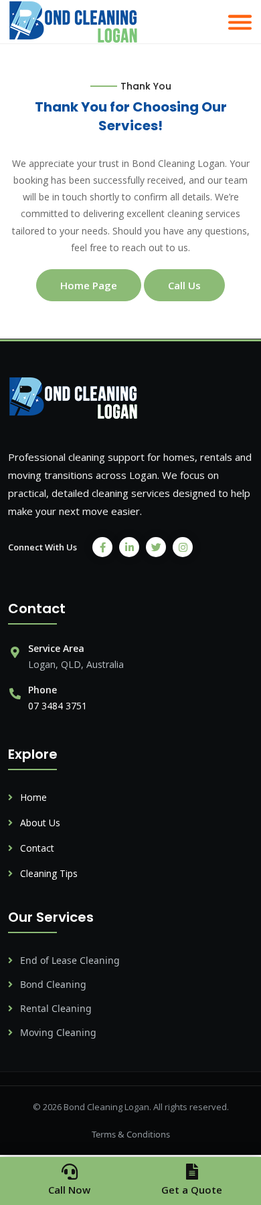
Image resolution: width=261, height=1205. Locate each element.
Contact (35, 848)
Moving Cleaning (56, 1032)
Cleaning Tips (47, 873)
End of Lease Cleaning (68, 960)
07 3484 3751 (57, 705)
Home (32, 797)
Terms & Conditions (131, 1134)
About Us (38, 822)
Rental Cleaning (54, 1008)
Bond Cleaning (51, 984)
